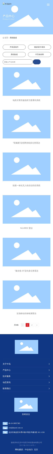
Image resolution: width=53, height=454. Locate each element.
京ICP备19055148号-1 (27, 445)
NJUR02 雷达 (26, 228)
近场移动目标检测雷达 (26, 313)
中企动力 (29, 449)
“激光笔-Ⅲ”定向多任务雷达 (26, 271)
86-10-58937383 (14, 423)
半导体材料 (39, 54)
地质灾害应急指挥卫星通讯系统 (26, 100)
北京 (36, 449)
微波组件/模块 (39, 47)
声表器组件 (14, 47)
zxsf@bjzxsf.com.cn (16, 428)
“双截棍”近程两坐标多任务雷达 (26, 143)
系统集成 (14, 54)
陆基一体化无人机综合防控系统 (26, 185)
